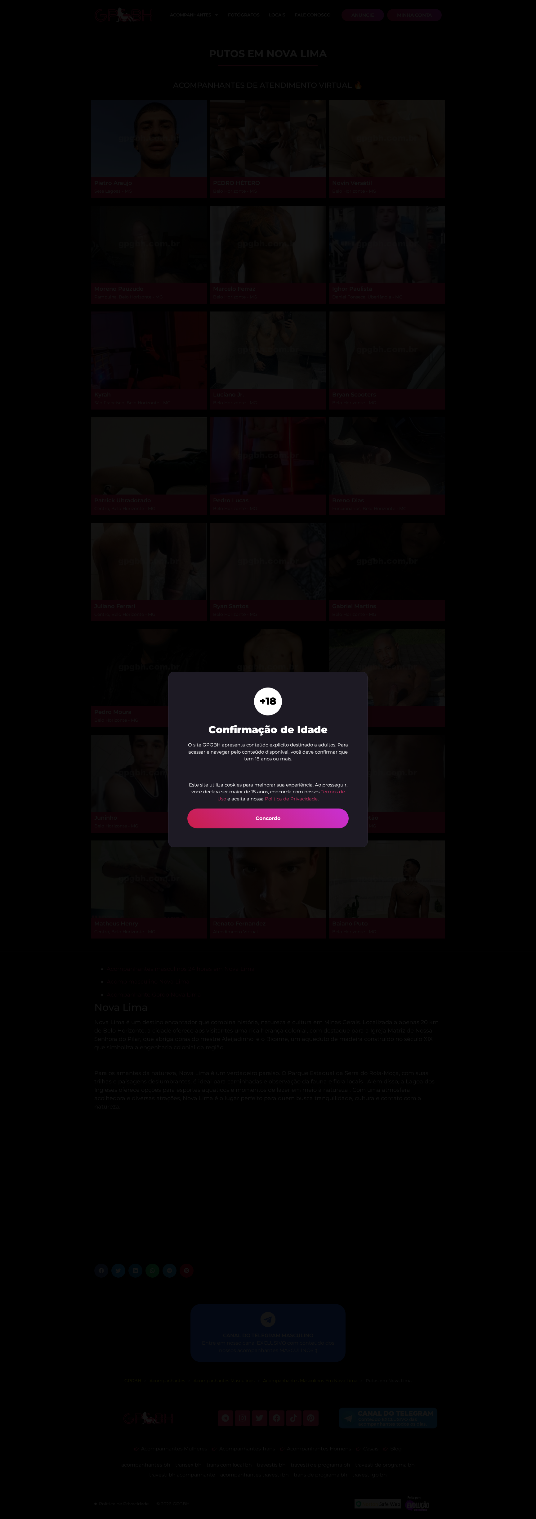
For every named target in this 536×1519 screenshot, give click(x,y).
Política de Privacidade (291, 799)
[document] (268, 759)
